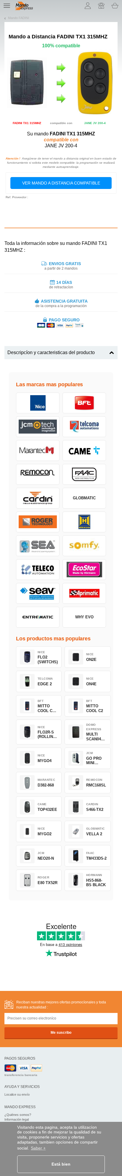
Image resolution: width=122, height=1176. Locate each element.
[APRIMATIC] (84, 593)
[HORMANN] (84, 522)
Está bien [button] (61, 1164)
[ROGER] (38, 522)
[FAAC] (84, 474)
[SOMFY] (84, 545)
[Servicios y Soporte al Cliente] (101, 5)
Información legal (16, 1119)
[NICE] (38, 402)
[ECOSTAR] (84, 569)
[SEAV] (38, 593)
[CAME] (84, 450)
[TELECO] (38, 569)
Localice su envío (17, 1094)
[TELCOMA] (84, 426)
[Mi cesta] (115, 5)
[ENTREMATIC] (38, 617)
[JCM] (38, 426)
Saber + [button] (38, 1148)
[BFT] (84, 402)
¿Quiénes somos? (17, 1114)
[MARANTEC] (38, 450)
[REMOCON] (38, 474)
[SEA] (38, 545)
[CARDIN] (38, 498)
